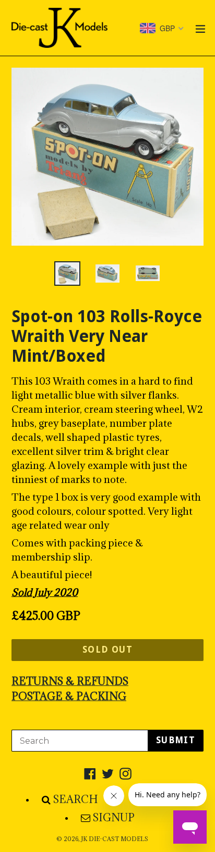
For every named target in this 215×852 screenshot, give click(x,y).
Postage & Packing (68, 696)
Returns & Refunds (69, 681)
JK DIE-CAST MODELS (114, 839)
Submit (175, 740)
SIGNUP (114, 817)
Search (75, 799)
